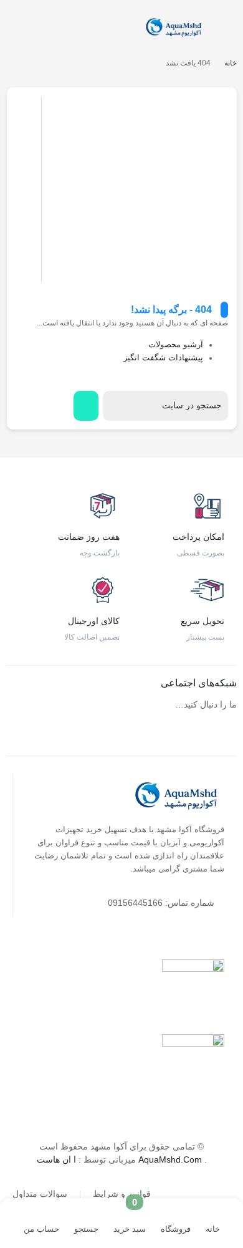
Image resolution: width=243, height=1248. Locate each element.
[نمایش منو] (228, 28)
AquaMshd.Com (170, 1159)
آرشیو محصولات (175, 344)
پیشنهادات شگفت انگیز (163, 357)
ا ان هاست (58, 1159)
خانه (230, 63)
